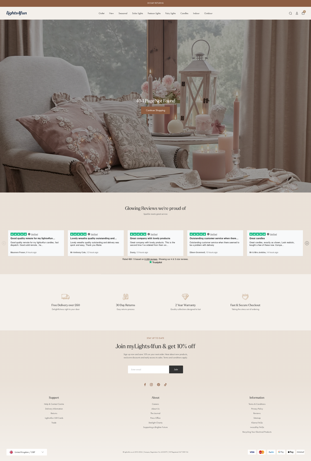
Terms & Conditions (257, 404)
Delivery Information (54, 408)
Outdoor (208, 13)
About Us (155, 408)
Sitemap (257, 418)
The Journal (155, 413)
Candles (184, 13)
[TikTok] (165, 384)
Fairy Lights (170, 13)
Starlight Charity (155, 422)
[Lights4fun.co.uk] (16, 13)
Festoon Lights (154, 13)
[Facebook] (145, 384)
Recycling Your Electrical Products (256, 432)
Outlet (101, 13)
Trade (54, 422)
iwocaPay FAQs (257, 427)
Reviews (257, 413)
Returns (54, 413)
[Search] (290, 13)
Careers (155, 404)
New (111, 13)
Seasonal (123, 13)
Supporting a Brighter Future (155, 427)
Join (176, 369)
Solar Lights (137, 13)
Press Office (155, 418)
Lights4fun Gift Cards (54, 418)
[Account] (297, 13)
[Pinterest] (158, 384)
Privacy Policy (257, 408)
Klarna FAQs (257, 422)
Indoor (196, 13)
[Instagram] (151, 384)
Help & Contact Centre (54, 404)
